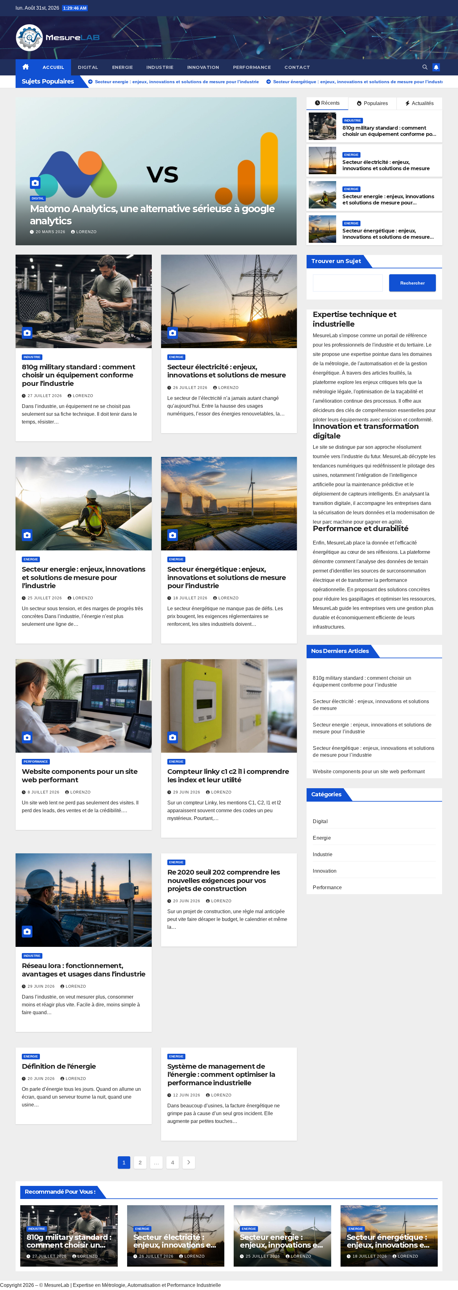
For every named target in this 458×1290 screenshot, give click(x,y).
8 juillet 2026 (44, 792)
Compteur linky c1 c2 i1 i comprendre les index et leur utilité (228, 775)
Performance (252, 67)
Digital (88, 67)
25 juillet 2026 (45, 598)
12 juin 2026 (187, 1095)
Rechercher (412, 282)
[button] (424, 67)
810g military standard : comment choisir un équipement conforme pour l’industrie (389, 134)
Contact (297, 67)
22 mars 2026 (45, 232)
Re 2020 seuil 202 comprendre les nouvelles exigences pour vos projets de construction (223, 880)
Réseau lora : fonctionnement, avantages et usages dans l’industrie (83, 970)
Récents (330, 103)
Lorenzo (80, 232)
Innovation (203, 67)
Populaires (375, 103)
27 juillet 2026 (45, 396)
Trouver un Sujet (336, 261)
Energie (122, 67)
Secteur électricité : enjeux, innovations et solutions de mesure (386, 165)
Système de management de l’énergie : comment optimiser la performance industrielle (221, 1074)
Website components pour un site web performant (79, 775)
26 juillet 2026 (191, 388)
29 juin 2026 (187, 792)
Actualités (422, 103)
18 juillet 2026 (191, 598)
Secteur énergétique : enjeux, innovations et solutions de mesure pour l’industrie (386, 237)
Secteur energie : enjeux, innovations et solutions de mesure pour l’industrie (388, 203)
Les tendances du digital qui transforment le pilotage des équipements (148, 215)
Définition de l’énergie (59, 1066)
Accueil (53, 67)
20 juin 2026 (187, 901)
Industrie (160, 67)
